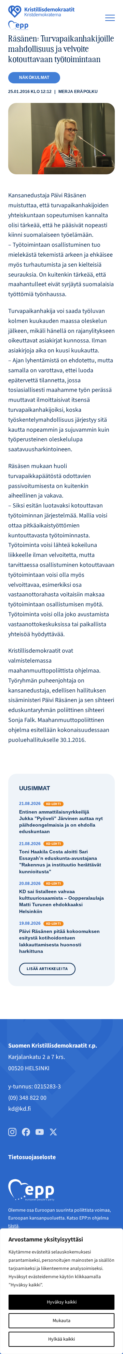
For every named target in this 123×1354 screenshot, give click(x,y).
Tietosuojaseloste (32, 1157)
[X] (53, 1132)
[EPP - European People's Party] (18, 25)
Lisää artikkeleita (47, 969)
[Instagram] (12, 1132)
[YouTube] (40, 1132)
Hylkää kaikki (61, 1339)
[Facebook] (26, 1132)
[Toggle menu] (110, 18)
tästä (13, 1226)
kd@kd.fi (19, 1109)
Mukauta (61, 1320)
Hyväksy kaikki (62, 1302)
